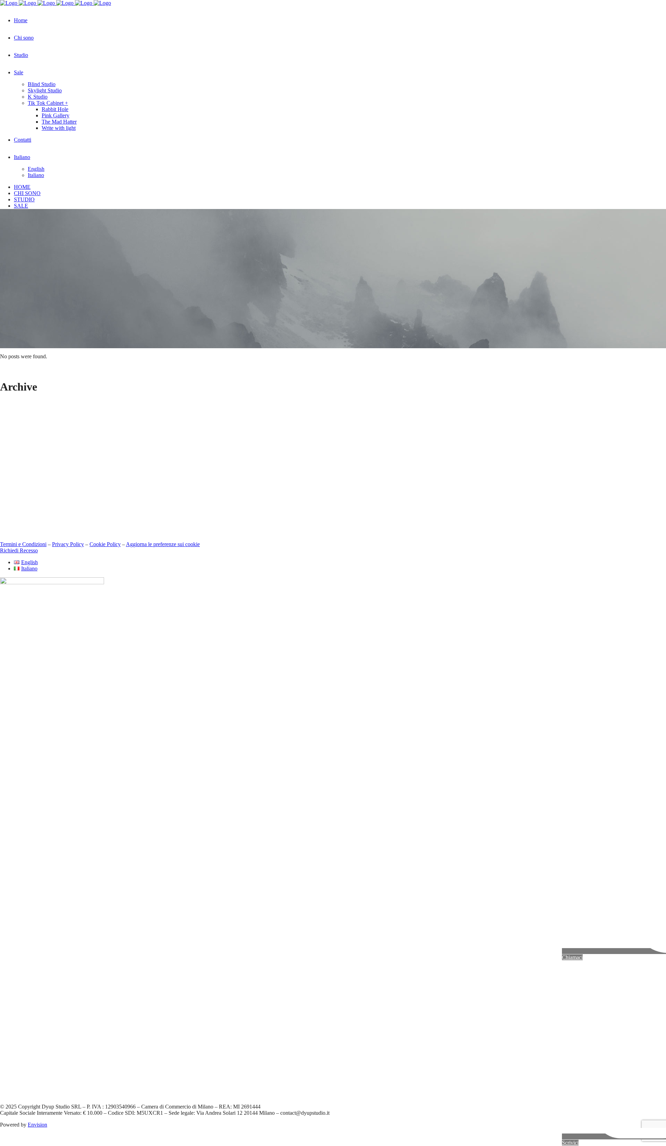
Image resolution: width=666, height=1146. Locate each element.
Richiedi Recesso (19, 550)
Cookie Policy (105, 544)
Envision (37, 1125)
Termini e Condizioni (23, 544)
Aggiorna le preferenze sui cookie (163, 544)
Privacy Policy (68, 544)
